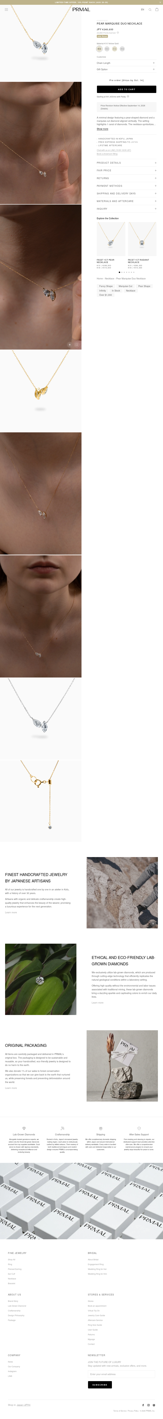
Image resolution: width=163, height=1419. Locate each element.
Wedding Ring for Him (97, 1273)
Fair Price (104, 170)
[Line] (154, 1405)
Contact (91, 1344)
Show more (102, 128)
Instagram (12, 1371)
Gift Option (102, 69)
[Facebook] (143, 1405)
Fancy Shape (106, 286)
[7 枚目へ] (133, 272)
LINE (10, 1376)
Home (100, 278)
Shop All (11, 1259)
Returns (103, 178)
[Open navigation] (6, 9)
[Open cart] (157, 9)
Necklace (109, 278)
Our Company (14, 1366)
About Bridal (93, 1259)
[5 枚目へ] (129, 272)
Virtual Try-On (94, 1310)
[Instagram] (148, 1405)
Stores (90, 1301)
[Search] (150, 9)
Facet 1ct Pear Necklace (105, 260)
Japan (134, 142)
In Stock (116, 290)
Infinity (102, 290)
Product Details (109, 162)
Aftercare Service (95, 1320)
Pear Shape (144, 286)
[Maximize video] (77, 345)
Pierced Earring (14, 1269)
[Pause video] (70, 345)
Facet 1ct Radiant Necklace (138, 260)
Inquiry (102, 208)
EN (142, 9)
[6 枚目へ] (131, 272)
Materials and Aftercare (115, 201)
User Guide (93, 1329)
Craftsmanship (14, 1310)
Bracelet (11, 1283)
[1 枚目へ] (119, 272)
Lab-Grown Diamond (17, 1305)
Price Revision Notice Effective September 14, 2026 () (123, 107)
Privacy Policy (133, 1410)
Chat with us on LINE (114, 150)
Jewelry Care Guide (96, 1315)
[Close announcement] (160, 2)
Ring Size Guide (95, 1324)
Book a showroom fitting (107, 154)
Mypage (91, 1339)
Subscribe (99, 1384)
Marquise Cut (125, 286)
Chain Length (103, 62)
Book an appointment (97, 1305)
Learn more (11, 912)
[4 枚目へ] (126, 272)
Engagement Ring (96, 1264)
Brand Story (13, 1301)
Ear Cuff (11, 1273)
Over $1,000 (105, 294)
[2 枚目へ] (121, 272)
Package (12, 1320)
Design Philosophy (16, 1315)
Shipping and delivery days (116, 193)
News (10, 1361)
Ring (10, 1264)
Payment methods (109, 185)
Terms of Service (120, 1410)
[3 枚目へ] (124, 272)
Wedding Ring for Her (97, 1269)
